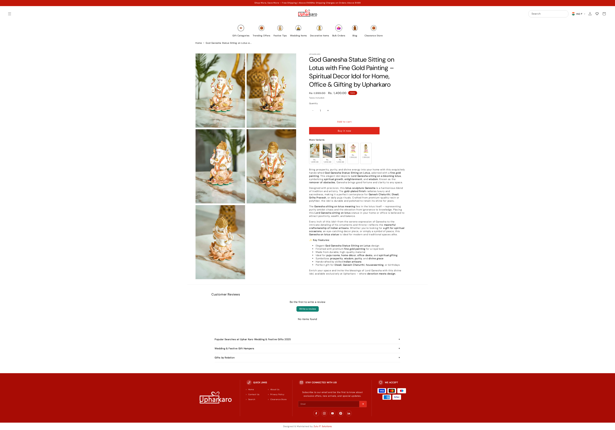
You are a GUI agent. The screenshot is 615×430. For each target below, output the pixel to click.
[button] (9, 13)
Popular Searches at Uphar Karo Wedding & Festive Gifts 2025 (307, 339)
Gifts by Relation (307, 357)
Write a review (307, 309)
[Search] (564, 13)
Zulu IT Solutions (323, 426)
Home (198, 42)
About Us (274, 389)
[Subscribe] (363, 404)
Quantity (313, 103)
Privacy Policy (277, 394)
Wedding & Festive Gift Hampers (307, 348)
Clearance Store (278, 399)
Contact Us (253, 394)
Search (251, 399)
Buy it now (344, 130)
